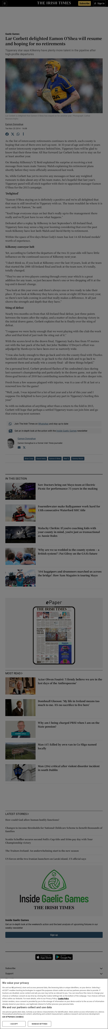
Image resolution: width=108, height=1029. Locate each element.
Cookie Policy (63, 998)
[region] (54, 1003)
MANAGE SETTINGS (39, 1024)
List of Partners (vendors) (13, 1017)
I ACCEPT (14, 1024)
